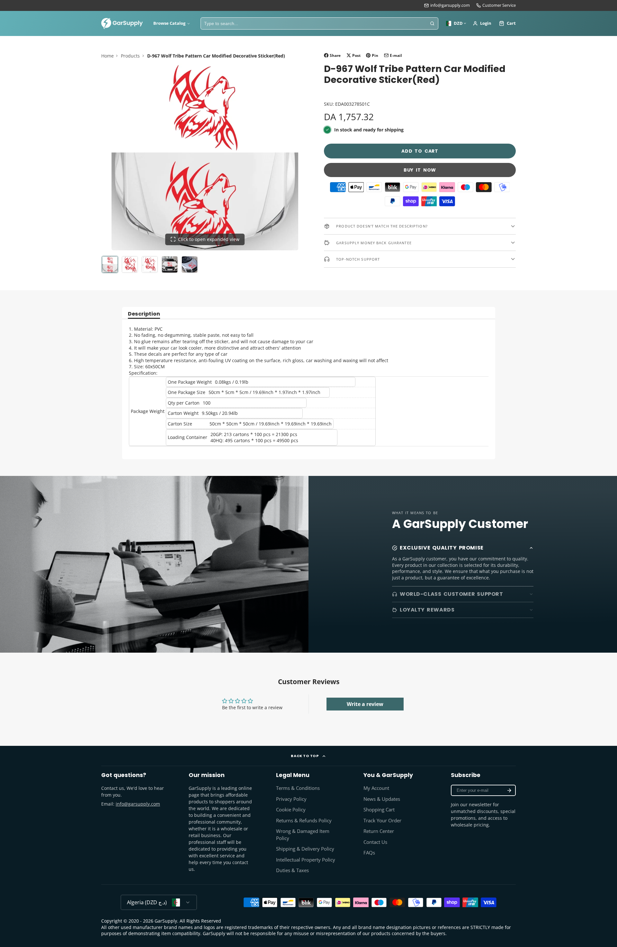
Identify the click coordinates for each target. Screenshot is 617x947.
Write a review (365, 704)
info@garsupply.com (450, 5)
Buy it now (420, 170)
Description (144, 314)
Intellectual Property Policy (305, 859)
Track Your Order (382, 820)
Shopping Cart (379, 809)
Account (482, 23)
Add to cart (419, 151)
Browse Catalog (169, 23)
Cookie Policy (291, 809)
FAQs (369, 852)
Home (107, 56)
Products (130, 56)
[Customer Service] (496, 5)
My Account (376, 788)
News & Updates (381, 799)
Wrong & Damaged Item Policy (302, 835)
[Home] (122, 23)
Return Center (378, 831)
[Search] (432, 23)
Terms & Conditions (298, 788)
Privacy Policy (291, 799)
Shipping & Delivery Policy (305, 848)
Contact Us (375, 842)
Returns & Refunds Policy (304, 820)
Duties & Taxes (292, 870)
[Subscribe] (509, 790)
